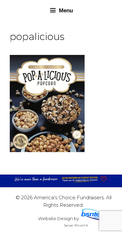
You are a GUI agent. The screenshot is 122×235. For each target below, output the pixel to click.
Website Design (55, 218)
